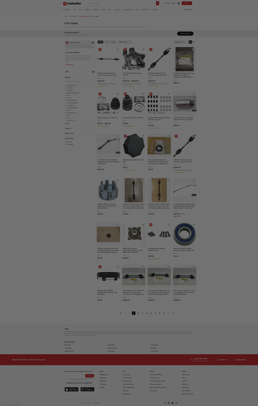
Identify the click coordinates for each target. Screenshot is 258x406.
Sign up (117, 214)
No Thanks (117, 220)
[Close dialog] (160, 184)
